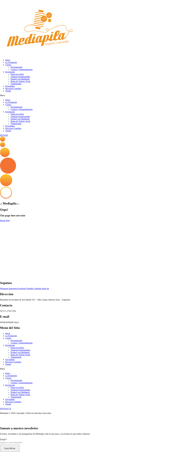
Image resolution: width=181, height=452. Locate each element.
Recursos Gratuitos (13, 88)
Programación (16, 67)
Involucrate (10, 72)
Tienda (8, 91)
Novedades (10, 86)
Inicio (7, 60)
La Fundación (11, 62)
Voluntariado (16, 84)
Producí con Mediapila (20, 79)
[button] (90, 95)
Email (3, 439)
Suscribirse (9, 448)
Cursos (8, 65)
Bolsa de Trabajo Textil (20, 81)
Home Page (5, 220)
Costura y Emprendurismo (22, 69)
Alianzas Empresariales (20, 77)
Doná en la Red (17, 74)
